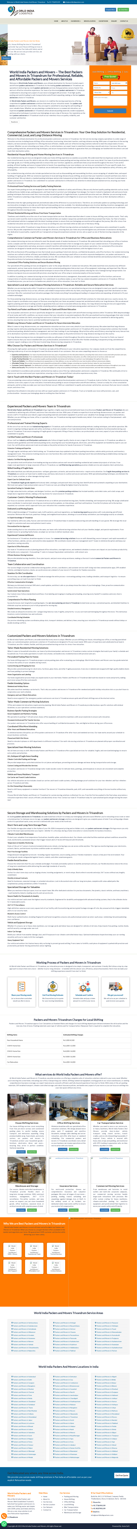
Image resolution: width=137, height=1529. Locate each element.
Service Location (89, 21)
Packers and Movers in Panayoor (107, 1323)
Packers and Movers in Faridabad (24, 1404)
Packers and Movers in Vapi (105, 1442)
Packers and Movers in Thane (23, 1408)
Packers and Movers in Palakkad (107, 1423)
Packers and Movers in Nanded (106, 1420)
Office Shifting (69, 1502)
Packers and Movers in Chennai (23, 1392)
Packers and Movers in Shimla (106, 1429)
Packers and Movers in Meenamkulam (108, 1332)
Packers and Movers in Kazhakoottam (109, 1341)
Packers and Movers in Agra (63, 1439)
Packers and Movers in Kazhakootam (25, 1326)
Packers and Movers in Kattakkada (24, 1329)
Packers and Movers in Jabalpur (65, 1445)
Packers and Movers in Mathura (107, 1411)
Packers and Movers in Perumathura (66, 1335)
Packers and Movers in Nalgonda (107, 1457)
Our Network (103, 21)
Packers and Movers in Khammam (65, 1454)
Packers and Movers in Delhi (22, 1380)
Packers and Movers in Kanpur (23, 1445)
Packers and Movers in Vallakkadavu (66, 1348)
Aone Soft (126, 1526)
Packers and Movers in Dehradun (65, 1377)
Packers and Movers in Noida (22, 1398)
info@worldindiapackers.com (74, 2)
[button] (122, 1475)
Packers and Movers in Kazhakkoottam (109, 1348)
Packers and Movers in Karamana (24, 1338)
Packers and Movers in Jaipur (22, 1420)
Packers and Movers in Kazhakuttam (66, 1341)
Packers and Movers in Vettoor (64, 1329)
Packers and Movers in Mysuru (106, 1417)
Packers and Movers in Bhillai (106, 1380)
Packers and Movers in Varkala (23, 1344)
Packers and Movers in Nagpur (23, 1439)
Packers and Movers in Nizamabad (65, 1451)
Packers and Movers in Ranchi (64, 1392)
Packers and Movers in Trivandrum (66, 1417)
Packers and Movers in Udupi (106, 1408)
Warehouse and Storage (72, 1512)
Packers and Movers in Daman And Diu (67, 1448)
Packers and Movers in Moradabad (107, 1414)
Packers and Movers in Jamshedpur (66, 1395)
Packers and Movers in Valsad (106, 1445)
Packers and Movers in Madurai (64, 1404)
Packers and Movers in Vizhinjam (107, 1326)
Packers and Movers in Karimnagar (24, 1454)
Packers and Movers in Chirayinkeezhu (26, 1348)
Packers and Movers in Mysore (64, 1411)
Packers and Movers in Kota (63, 1442)
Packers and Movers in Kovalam (23, 1335)
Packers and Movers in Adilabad (107, 1451)
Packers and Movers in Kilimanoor (24, 1332)
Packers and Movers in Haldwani (107, 1395)
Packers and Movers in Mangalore (65, 1408)
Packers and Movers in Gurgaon (23, 1383)
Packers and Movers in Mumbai (23, 1389)
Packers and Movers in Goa (63, 1380)
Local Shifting (69, 1504)
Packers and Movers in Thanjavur (107, 1436)
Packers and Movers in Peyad (106, 1329)
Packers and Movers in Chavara (65, 1332)
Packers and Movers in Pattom (106, 1351)
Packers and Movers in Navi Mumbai (25, 1411)
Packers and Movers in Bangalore (24, 1386)
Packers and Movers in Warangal (24, 1451)
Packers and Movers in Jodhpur (106, 1398)
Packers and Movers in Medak (23, 1457)
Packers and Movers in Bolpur (106, 1383)
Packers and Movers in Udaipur (64, 1426)
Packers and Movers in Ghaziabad (24, 1401)
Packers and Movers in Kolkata (23, 1414)
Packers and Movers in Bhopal (23, 1426)
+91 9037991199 (98, 1508)
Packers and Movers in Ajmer (64, 1423)
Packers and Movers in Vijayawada (66, 1414)
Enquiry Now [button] (110, 9)
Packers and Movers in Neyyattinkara (67, 1326)
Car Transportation (71, 1510)
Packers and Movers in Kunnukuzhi (108, 1335)
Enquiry (114, 21)
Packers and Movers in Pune (22, 1395)
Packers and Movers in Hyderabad (24, 1377)
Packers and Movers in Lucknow (23, 1423)
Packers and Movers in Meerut (64, 1432)
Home (56, 21)
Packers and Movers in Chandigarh (66, 1398)
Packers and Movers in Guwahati (65, 1389)
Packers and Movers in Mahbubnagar (66, 1457)
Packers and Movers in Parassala (65, 1338)
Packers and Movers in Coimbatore (66, 1383)
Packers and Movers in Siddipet (106, 1454)
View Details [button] (21, 1152)
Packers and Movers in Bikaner (106, 1386)
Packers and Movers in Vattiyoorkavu (25, 1323)
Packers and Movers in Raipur (23, 1448)
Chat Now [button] (124, 9)
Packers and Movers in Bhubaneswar (66, 1386)
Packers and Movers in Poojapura (107, 1338)
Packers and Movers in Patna (22, 1442)
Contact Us (124, 21)
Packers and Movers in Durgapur (107, 1392)
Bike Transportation (71, 1507)
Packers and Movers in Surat (22, 1436)
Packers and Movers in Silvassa (106, 1448)
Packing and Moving (71, 1496)
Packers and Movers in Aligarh (106, 1377)
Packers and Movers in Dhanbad (107, 1389)
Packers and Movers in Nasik (64, 1429)
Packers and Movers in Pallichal (64, 1351)
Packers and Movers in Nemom (23, 1341)
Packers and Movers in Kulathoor (65, 1344)
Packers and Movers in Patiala (106, 1426)
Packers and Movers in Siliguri (106, 1432)
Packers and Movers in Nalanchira (24, 1351)
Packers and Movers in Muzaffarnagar (67, 1436)
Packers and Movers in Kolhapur (107, 1404)
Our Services (75, 21)
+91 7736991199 (54, 2)
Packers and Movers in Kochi (64, 1420)
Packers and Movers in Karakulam (107, 1344)
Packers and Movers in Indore (23, 1429)
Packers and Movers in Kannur (106, 1401)
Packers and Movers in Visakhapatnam (67, 1401)
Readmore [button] (49, 58)
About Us (64, 21)
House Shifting (69, 1499)
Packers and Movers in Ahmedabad (24, 1417)
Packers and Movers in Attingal (65, 1323)
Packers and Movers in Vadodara (24, 1432)
